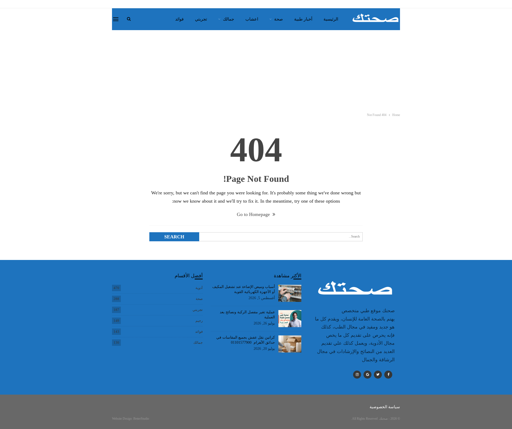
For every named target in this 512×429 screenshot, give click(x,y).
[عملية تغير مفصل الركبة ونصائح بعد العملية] (290, 318)
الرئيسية (330, 19)
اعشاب (251, 19)
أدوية (199, 288)
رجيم (199, 321)
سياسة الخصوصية (385, 407)
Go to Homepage (254, 214)
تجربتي (201, 19)
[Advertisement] (256, 70)
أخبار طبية (303, 19)
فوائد (179, 19)
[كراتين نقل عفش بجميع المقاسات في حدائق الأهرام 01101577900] (290, 343)
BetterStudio (141, 418)
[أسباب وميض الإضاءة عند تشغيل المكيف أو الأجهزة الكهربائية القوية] (290, 293)
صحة (278, 19)
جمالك (228, 19)
